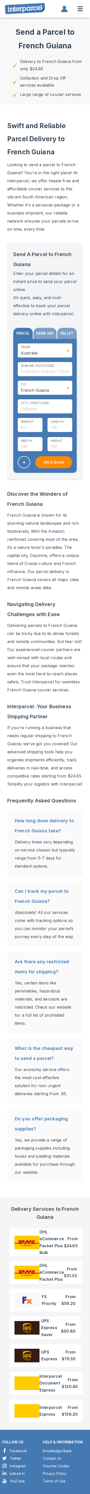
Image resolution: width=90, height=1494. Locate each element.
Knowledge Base (57, 1451)
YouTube (17, 1481)
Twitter (15, 1458)
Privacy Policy (54, 1473)
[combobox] (45, 369)
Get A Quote (53, 462)
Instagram (18, 1466)
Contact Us (52, 1458)
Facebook (18, 1451)
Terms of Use (54, 1481)
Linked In (17, 1473)
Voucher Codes (56, 1466)
